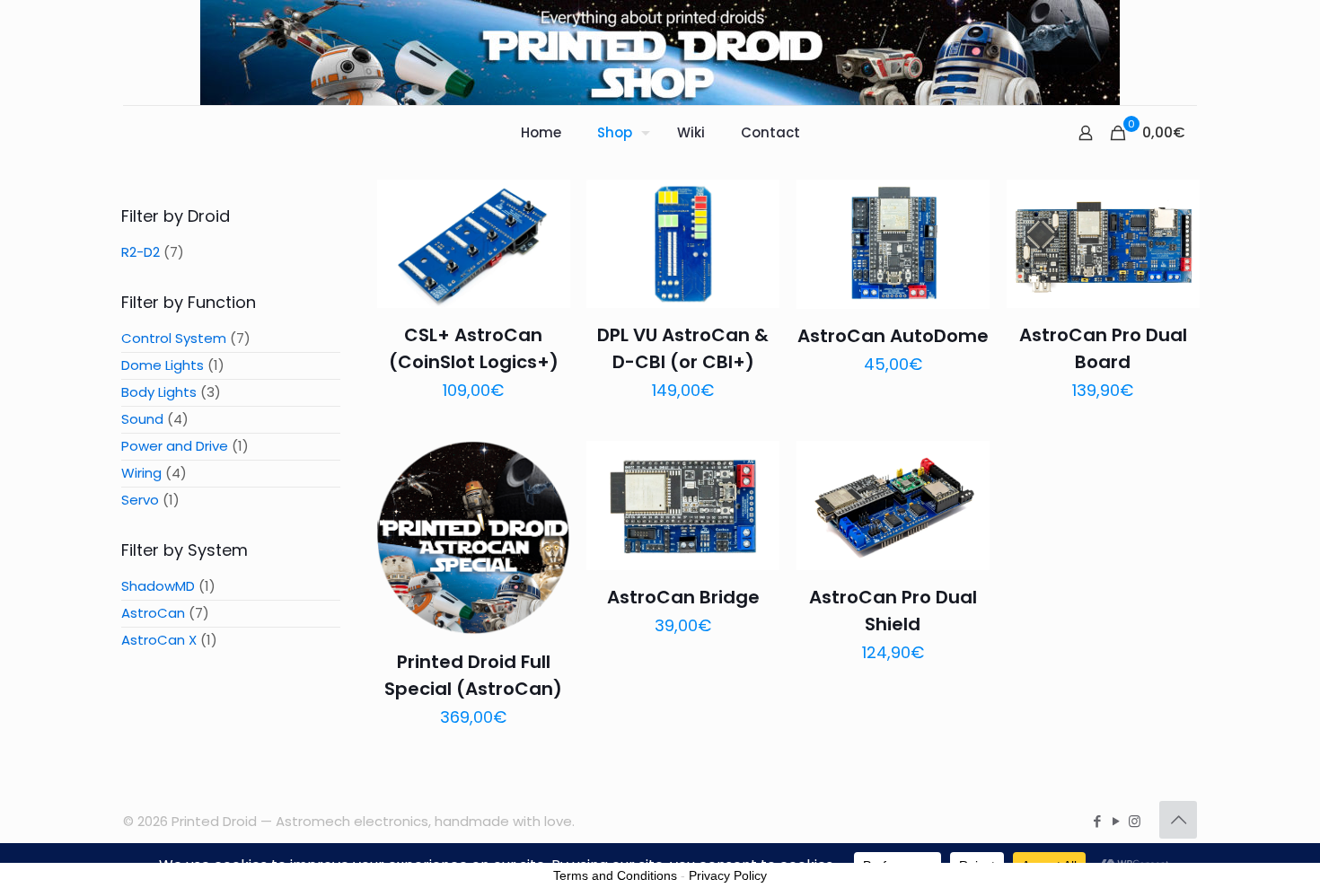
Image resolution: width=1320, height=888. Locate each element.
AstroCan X (159, 639)
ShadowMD (158, 585)
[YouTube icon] (1115, 821)
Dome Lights (162, 365)
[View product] (545, 243)
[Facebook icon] (1097, 821)
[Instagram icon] (1134, 821)
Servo (140, 499)
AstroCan (153, 612)
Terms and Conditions (615, 875)
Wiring (141, 472)
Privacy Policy (728, 875)
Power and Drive (174, 445)
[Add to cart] (545, 205)
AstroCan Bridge (683, 597)
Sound (142, 418)
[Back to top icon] (1178, 820)
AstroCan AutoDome (893, 335)
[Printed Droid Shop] (660, 52)
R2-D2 (140, 251)
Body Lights (159, 391)
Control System (173, 338)
